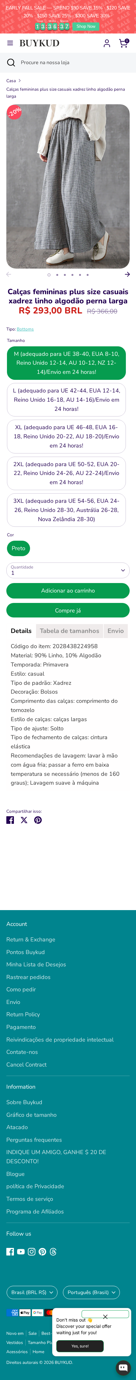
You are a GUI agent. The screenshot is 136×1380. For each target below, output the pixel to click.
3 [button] (65, 275)
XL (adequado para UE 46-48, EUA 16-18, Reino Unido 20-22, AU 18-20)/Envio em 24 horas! (66, 436)
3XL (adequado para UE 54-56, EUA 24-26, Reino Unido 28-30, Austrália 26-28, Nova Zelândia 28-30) (66, 510)
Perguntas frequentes (34, 1140)
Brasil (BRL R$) (28, 1292)
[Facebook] (10, 1251)
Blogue (15, 1174)
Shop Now (86, 26)
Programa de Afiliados (35, 1211)
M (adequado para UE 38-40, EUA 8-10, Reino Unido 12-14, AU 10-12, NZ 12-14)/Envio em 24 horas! (66, 363)
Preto (18, 548)
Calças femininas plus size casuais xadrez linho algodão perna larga (65, 92)
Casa (11, 81)
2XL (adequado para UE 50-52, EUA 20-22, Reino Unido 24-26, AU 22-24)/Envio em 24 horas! (66, 473)
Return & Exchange (30, 939)
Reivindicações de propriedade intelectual (60, 1039)
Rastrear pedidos (28, 977)
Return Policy (23, 1014)
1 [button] (49, 275)
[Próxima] (127, 274)
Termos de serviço (29, 1199)
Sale (32, 1333)
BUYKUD (63, 1362)
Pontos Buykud (25, 952)
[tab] (21, 631)
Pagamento (21, 1027)
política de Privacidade (35, 1186)
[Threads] (53, 1251)
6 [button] (88, 275)
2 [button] (57, 275)
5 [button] (80, 275)
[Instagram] (31, 1251)
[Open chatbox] (123, 1368)
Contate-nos (22, 1052)
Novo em (15, 1333)
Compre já (68, 610)
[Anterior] (8, 274)
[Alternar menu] (10, 43)
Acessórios (17, 1352)
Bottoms (25, 329)
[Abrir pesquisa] (10, 62)
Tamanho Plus (42, 1343)
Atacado (17, 1127)
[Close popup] (105, 1314)
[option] (68, 186)
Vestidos (14, 1343)
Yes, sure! (80, 1346)
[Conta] (107, 41)
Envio (13, 1002)
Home (38, 1352)
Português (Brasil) (88, 1292)
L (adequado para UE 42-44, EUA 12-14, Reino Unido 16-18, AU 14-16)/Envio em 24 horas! (66, 400)
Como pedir (21, 989)
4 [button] (72, 275)
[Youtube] (21, 1251)
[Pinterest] (42, 1251)
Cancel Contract (26, 1064)
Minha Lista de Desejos (36, 964)
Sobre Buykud (24, 1102)
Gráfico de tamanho (31, 1115)
